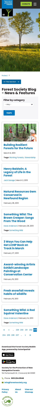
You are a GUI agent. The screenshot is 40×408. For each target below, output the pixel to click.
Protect (5, 75)
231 (26, 329)
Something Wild (16, 230)
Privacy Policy (5, 390)
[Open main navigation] (35, 4)
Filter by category (14, 100)
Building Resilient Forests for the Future (18, 146)
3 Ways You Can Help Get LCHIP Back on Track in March (18, 245)
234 (4, 335)
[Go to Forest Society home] (7, 8)
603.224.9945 (17, 378)
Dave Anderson (10, 226)
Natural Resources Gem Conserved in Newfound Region (20, 195)
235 (8, 335)
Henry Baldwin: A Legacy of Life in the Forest (17, 172)
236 (13, 335)
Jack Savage (9, 180)
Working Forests (16, 157)
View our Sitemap (29, 390)
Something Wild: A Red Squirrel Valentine (19, 311)
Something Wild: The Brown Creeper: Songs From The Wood (19, 217)
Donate (26, 4)
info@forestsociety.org (15, 382)
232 (30, 329)
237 (17, 335)
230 (22, 329)
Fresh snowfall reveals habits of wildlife (19, 292)
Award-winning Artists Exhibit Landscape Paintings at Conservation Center (19, 269)
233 (35, 329)
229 (17, 329)
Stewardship (30, 157)
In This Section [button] (10, 81)
